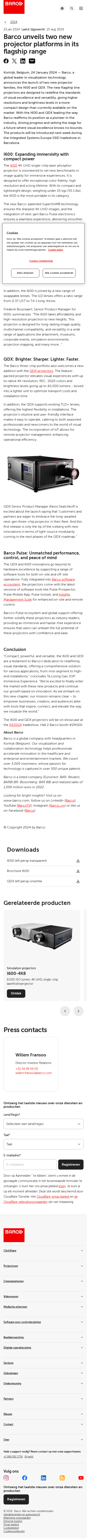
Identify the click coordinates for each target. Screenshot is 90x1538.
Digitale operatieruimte (17, 1347)
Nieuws (8, 1414)
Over (6, 1439)
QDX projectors (41, 371)
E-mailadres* (12, 1155)
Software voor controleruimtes (22, 1322)
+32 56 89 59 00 (26, 1068)
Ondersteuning (12, 1383)
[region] (43, 253)
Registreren (71, 1164)
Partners (8, 1398)
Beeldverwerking (14, 1337)
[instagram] (6, 1477)
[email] (32, 60)
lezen (62, 1186)
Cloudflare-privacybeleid (53, 1196)
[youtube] (81, 1477)
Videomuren (11, 1296)
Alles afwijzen (25, 273)
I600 (13, 165)
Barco (70, 800)
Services (8, 1363)
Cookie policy (55, 250)
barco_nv (57, 805)
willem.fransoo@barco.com (33, 1073)
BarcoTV (24, 805)
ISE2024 (15, 725)
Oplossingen (11, 1373)
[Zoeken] (71, 8)
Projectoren (11, 1266)
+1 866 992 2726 (18, 1456)
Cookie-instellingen (41, 261)
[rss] (62, 1477)
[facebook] (6, 60)
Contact (8, 1424)
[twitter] (14, 60)
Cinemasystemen (14, 1281)
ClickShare (10, 1250)
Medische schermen (15, 1306)
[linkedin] (22, 60)
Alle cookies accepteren (59, 273)
